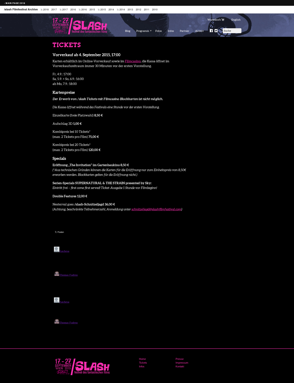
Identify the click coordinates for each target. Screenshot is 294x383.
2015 (92, 9)
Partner (184, 30)
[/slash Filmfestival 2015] (80, 25)
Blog (127, 30)
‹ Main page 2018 (14, 3)
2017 (54, 9)
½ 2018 (44, 9)
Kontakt (180, 366)
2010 (155, 9)
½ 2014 (121, 9)
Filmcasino (133, 61)
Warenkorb (214, 19)
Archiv (199, 30)
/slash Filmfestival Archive (21, 9)
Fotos (158, 30)
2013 (130, 9)
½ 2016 (83, 9)
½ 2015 (102, 9)
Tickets (143, 362)
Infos (171, 30)
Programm (142, 30)
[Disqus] (123, 287)
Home (142, 358)
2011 (146, 9)
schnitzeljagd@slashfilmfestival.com (156, 209)
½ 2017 (64, 9)
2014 (111, 9)
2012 (138, 9)
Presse (180, 358)
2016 (73, 9)
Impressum (182, 362)
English (236, 19)
